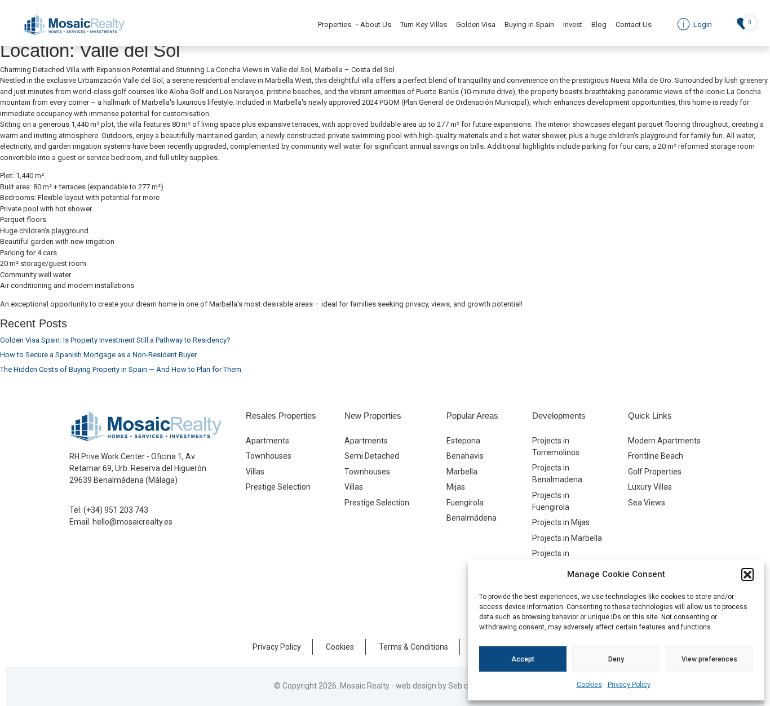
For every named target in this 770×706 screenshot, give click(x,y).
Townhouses (268, 455)
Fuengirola (465, 502)
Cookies (589, 685)
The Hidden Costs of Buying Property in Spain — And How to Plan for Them (120, 369)
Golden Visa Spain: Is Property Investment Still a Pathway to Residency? (115, 340)
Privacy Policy (629, 685)
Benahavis (465, 455)
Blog (599, 24)
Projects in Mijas (561, 522)
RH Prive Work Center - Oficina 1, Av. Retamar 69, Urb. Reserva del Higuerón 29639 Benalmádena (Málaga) (137, 468)
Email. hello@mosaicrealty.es (120, 521)
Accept (522, 659)
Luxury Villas (650, 486)
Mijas (455, 486)
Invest (572, 24)
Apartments (267, 440)
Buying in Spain (529, 24)
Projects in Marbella (567, 538)
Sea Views (646, 502)
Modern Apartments (664, 440)
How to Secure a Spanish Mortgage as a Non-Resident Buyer (98, 354)
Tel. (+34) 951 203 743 (108, 509)
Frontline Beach (655, 455)
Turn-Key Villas (423, 24)
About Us (375, 24)
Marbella (461, 471)
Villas (255, 471)
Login (702, 24)
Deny (616, 659)
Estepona (463, 440)
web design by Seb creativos (446, 685)
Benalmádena (471, 517)
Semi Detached (371, 455)
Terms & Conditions (413, 646)
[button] (747, 574)
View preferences (709, 659)
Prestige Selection (278, 486)
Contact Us (634, 24)
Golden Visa (475, 24)
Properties (334, 24)
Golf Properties (655, 471)
